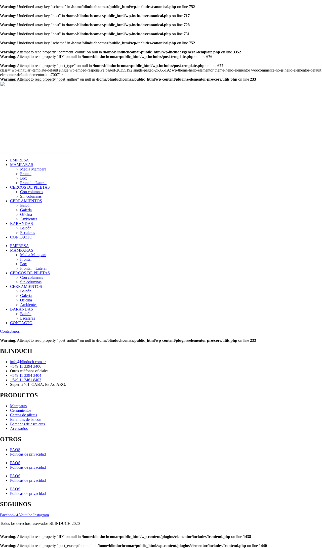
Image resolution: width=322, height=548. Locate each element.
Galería (26, 210)
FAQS (15, 450)
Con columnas (31, 192)
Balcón (25, 205)
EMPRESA (19, 160)
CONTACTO (21, 237)
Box (23, 178)
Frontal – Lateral (33, 183)
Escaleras (27, 232)
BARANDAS (21, 223)
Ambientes (28, 219)
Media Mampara (33, 169)
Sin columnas (31, 196)
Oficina (26, 214)
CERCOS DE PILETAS (30, 187)
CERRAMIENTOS (26, 201)
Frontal (25, 174)
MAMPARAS (21, 164)
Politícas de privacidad (28, 454)
